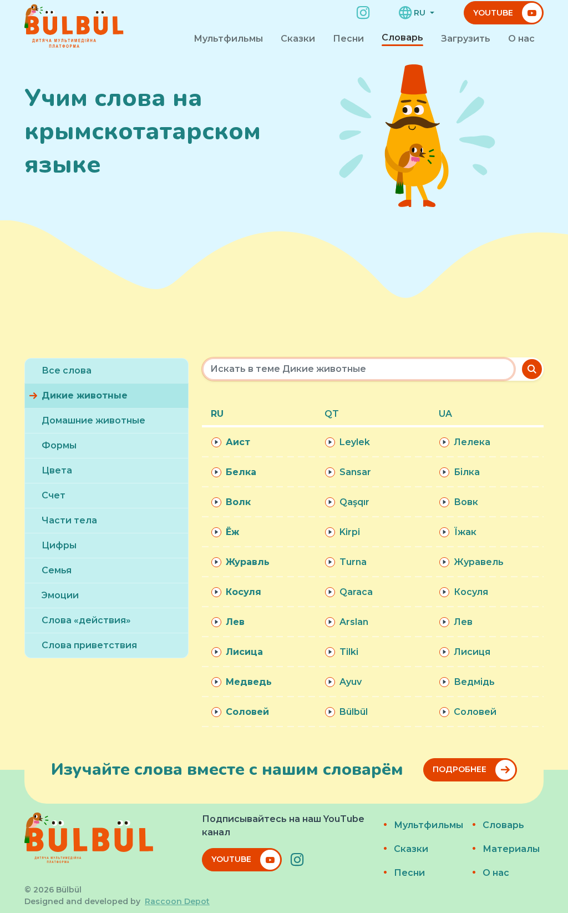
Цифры (59, 545)
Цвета (57, 470)
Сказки (298, 38)
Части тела (69, 520)
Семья (57, 570)
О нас (521, 38)
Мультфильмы (228, 38)
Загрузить (465, 38)
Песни (348, 38)
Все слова (67, 370)
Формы (59, 445)
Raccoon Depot (177, 901)
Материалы (510, 849)
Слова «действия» (86, 620)
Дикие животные (85, 395)
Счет (53, 495)
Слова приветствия (89, 645)
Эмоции (60, 595)
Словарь (402, 37)
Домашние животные (93, 420)
